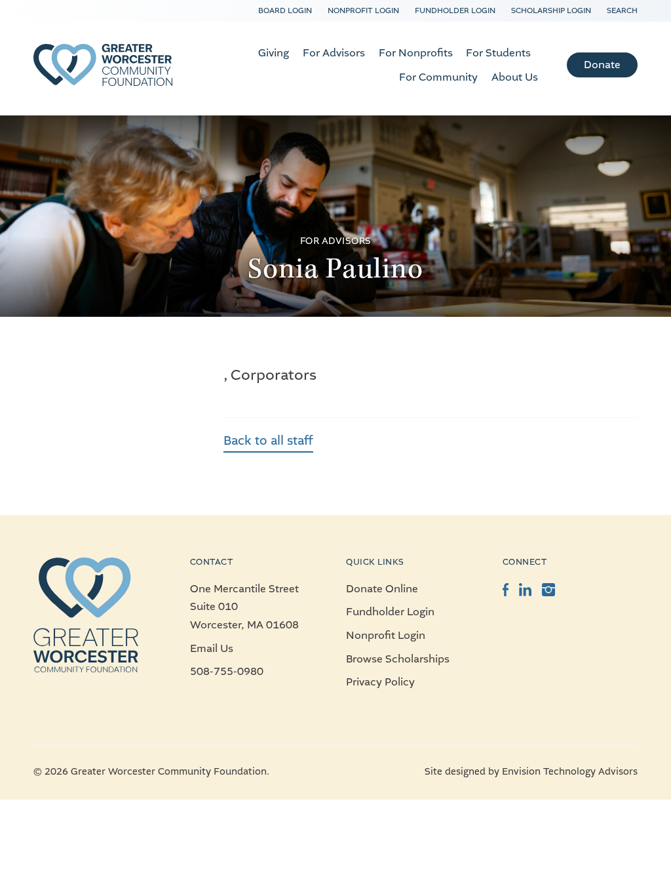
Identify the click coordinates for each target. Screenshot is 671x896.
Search (622, 10)
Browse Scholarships (398, 659)
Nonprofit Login (363, 10)
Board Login (285, 10)
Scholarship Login (551, 10)
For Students (498, 53)
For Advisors (334, 53)
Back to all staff (268, 441)
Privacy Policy (380, 682)
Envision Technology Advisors (570, 771)
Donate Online (382, 589)
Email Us (211, 648)
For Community (438, 77)
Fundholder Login (455, 10)
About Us (514, 77)
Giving (273, 53)
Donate (602, 64)
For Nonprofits (416, 53)
